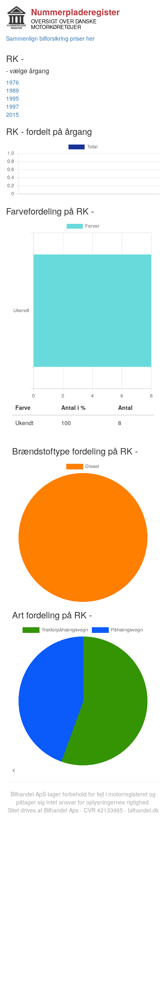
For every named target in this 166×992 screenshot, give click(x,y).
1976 (12, 82)
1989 (12, 90)
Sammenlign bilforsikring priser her (50, 38)
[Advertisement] (83, 901)
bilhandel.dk (143, 810)
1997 (12, 106)
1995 (12, 98)
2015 (12, 114)
